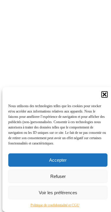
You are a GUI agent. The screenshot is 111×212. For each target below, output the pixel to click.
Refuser (58, 176)
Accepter (58, 160)
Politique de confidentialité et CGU (54, 205)
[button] (104, 94)
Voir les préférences (58, 192)
